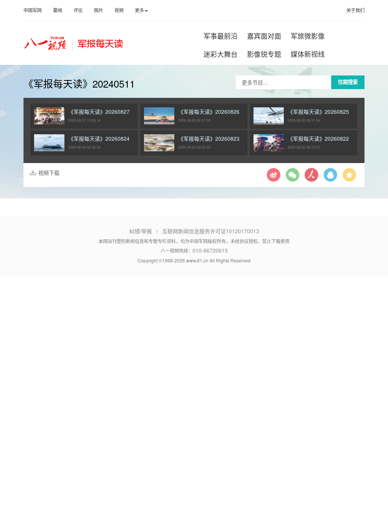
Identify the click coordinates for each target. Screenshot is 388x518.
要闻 (57, 10)
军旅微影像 (308, 36)
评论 (78, 10)
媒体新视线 (308, 54)
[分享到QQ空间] (349, 177)
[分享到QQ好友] (330, 177)
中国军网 (32, 10)
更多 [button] (139, 10)
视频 (119, 10)
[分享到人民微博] (311, 177)
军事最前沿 (220, 36)
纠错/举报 (140, 231)
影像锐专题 (264, 54)
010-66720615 (210, 250)
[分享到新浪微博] (273, 177)
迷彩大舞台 (220, 54)
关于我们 (355, 10)
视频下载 (48, 172)
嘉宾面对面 (264, 36)
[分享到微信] (292, 177)
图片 (98, 10)
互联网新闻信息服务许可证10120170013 (210, 231)
